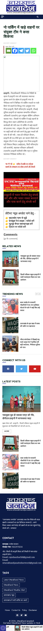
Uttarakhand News (11, 585)
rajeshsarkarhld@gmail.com (22, 557)
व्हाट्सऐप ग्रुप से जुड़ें (18, 217)
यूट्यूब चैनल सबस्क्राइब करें (21, 223)
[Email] (8, 51)
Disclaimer (33, 610)
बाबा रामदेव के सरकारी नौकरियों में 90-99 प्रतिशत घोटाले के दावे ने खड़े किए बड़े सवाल (10, 307)
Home (7, 610)
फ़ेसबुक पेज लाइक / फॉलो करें (21, 220)
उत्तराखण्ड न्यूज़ (9, 595)
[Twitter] (27, 51)
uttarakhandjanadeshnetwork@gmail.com (21, 563)
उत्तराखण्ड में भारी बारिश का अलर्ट (15, 600)
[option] (21, 308)
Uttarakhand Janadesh (25, 621)
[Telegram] (21, 51)
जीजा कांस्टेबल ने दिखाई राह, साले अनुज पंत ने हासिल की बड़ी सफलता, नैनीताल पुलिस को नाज (10, 344)
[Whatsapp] (33, 51)
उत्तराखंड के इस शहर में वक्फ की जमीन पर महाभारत (10, 325)
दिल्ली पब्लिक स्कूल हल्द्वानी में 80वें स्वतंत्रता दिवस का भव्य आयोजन (10, 277)
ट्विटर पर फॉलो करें (17, 226)
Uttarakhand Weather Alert (14, 590)
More (6, 431)
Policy (24, 610)
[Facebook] (15, 51)
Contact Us (16, 610)
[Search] (38, 17)
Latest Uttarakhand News (14, 579)
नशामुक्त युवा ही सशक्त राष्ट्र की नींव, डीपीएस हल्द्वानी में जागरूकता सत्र (10, 259)
